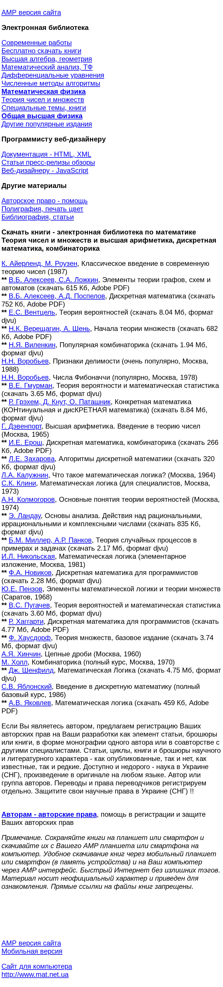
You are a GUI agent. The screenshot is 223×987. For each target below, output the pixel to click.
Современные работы (36, 42)
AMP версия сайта (31, 12)
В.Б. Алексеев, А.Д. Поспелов (57, 296)
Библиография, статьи (37, 217)
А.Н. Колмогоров (28, 499)
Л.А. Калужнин (24, 475)
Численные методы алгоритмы (50, 83)
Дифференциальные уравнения (52, 75)
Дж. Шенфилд (31, 670)
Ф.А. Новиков (30, 572)
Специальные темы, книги (43, 108)
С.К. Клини (18, 483)
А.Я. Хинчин (21, 654)
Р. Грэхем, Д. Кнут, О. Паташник (60, 402)
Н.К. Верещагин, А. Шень (49, 328)
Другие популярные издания (46, 124)
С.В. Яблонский (26, 686)
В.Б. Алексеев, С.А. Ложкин (53, 280)
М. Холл (14, 662)
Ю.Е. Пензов (21, 589)
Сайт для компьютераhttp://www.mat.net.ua (36, 970)
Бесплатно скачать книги (41, 51)
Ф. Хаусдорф (30, 638)
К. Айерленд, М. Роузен (39, 263)
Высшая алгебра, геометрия (46, 59)
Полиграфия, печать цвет (42, 209)
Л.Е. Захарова (32, 459)
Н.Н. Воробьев (25, 361)
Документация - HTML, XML (46, 154)
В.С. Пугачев (29, 605)
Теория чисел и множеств (42, 99)
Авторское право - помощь (44, 201)
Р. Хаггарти (26, 621)
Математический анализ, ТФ (47, 67)
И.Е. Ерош (25, 442)
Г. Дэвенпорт (21, 426)
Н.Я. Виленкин (32, 345)
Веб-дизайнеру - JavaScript (44, 170)
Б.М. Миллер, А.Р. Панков (50, 540)
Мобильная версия (31, 951)
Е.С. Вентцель (32, 312)
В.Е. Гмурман (30, 385)
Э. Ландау (25, 516)
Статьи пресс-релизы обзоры (48, 162)
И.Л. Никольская (28, 556)
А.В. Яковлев (30, 703)
